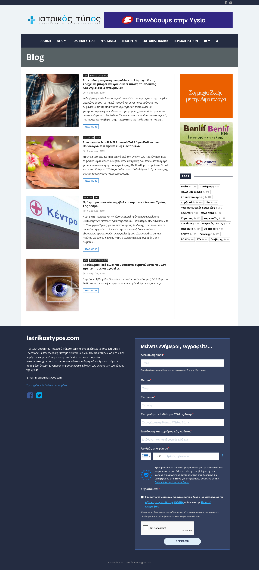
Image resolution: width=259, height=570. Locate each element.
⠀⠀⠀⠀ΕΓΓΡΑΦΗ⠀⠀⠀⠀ (182, 541)
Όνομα (145, 380)
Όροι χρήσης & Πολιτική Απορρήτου (47, 385)
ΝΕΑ (86, 75)
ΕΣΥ (202, 239)
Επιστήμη (209, 234)
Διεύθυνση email (152, 355)
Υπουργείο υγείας (196, 197)
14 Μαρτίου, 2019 (94, 92)
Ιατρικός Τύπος (216, 223)
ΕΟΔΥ (187, 239)
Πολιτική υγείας (195, 191)
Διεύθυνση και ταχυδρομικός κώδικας (165, 431)
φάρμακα (190, 228)
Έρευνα (189, 213)
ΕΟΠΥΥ (188, 234)
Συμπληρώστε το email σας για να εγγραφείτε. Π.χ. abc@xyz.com (173, 370)
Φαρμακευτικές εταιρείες (201, 207)
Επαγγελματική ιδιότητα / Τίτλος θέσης (166, 414)
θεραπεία (211, 213)
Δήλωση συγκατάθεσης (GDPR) (164, 502)
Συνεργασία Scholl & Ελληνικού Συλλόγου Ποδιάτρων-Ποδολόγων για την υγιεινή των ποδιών (122, 144)
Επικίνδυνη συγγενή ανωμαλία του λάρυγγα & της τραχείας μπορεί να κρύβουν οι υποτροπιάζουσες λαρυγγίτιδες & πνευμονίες (119, 84)
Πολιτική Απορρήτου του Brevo (172, 482)
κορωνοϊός (214, 218)
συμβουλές (191, 202)
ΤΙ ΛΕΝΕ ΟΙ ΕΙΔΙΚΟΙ (99, 75)
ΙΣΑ (211, 202)
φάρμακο (213, 228)
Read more (91, 126)
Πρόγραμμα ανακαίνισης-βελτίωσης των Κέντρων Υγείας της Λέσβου (124, 204)
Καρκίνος (190, 218)
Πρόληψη (209, 186)
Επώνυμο (147, 397)
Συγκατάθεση (150, 489)
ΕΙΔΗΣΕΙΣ (88, 197)
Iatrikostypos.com (52, 337)
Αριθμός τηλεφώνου (154, 448)
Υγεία (188, 186)
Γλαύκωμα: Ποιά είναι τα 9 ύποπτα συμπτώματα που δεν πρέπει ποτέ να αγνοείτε (124, 266)
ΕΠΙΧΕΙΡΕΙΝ (89, 137)
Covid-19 (190, 223)
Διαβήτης (220, 239)
